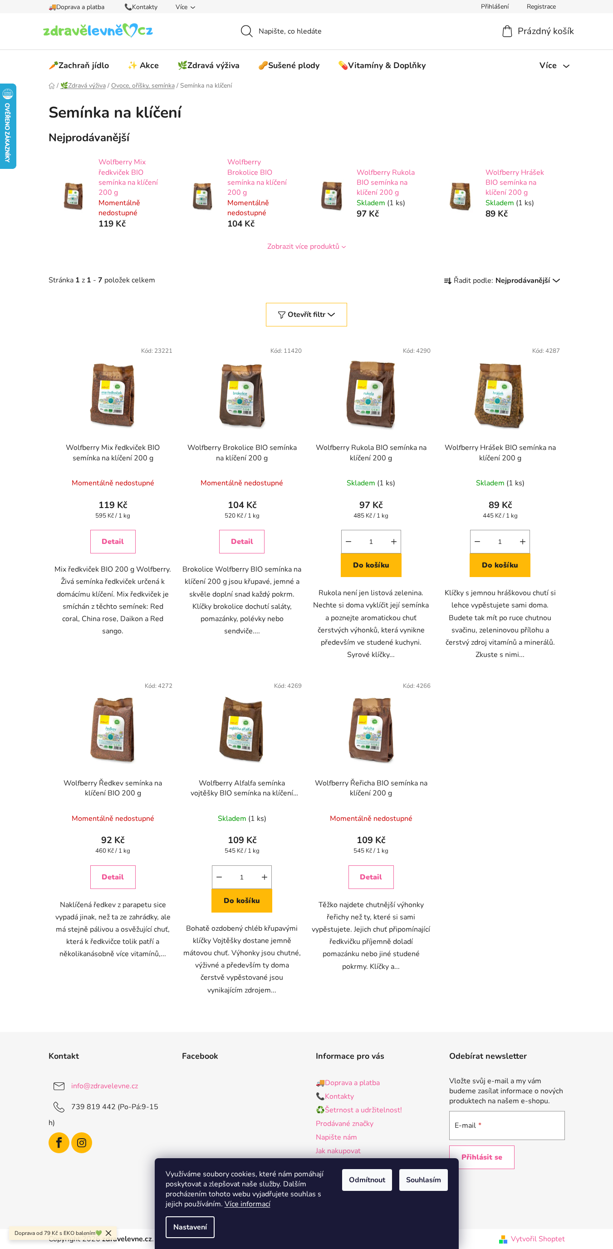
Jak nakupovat (338, 1151)
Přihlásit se (481, 1157)
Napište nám (336, 1137)
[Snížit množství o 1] (348, 541)
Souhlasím (423, 1180)
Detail (113, 542)
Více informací (247, 1204)
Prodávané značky (344, 1124)
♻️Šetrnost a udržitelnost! (359, 1110)
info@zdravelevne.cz (104, 1086)
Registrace (541, 6)
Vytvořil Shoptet (538, 1239)
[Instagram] (81, 1142)
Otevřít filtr (306, 315)
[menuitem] (78, 65)
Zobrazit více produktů (303, 247)
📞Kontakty (140, 7)
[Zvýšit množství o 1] (394, 541)
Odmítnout (367, 1180)
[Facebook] (59, 1142)
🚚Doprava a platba (76, 7)
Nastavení (190, 1227)
